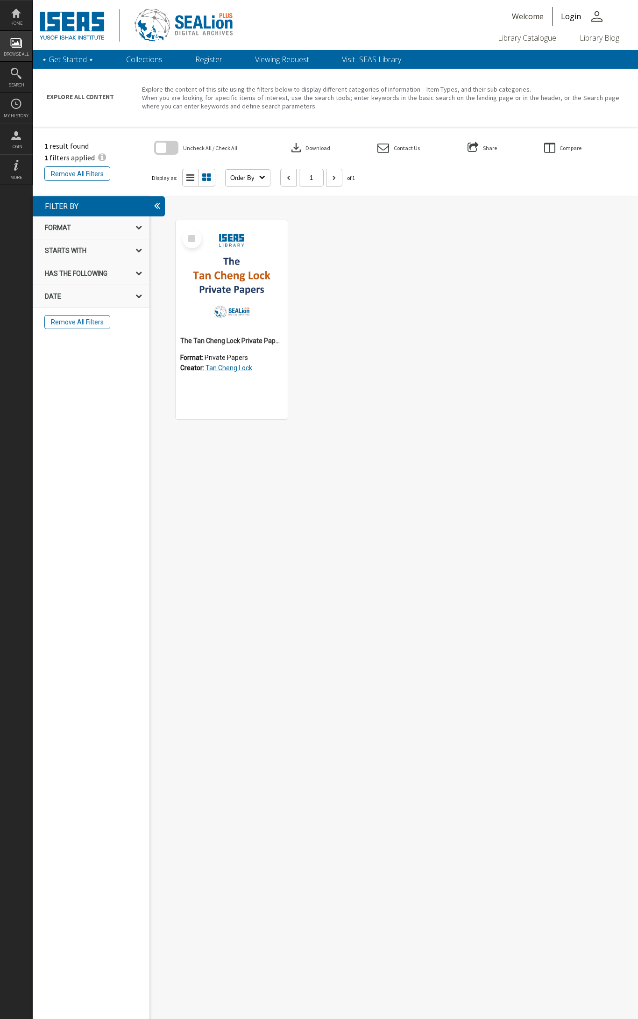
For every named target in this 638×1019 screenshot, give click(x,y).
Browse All (16, 54)
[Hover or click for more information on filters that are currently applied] (102, 157)
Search (16, 85)
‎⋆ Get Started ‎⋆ (67, 59)
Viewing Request (282, 59)
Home (16, 23)
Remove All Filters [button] (77, 174)
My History (16, 116)
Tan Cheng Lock (229, 368)
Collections (144, 59)
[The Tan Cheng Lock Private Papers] (231, 276)
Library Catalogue (527, 38)
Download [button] (309, 148)
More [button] (16, 177)
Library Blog (599, 38)
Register (208, 59)
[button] (399, 148)
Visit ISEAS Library (371, 59)
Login (16, 147)
